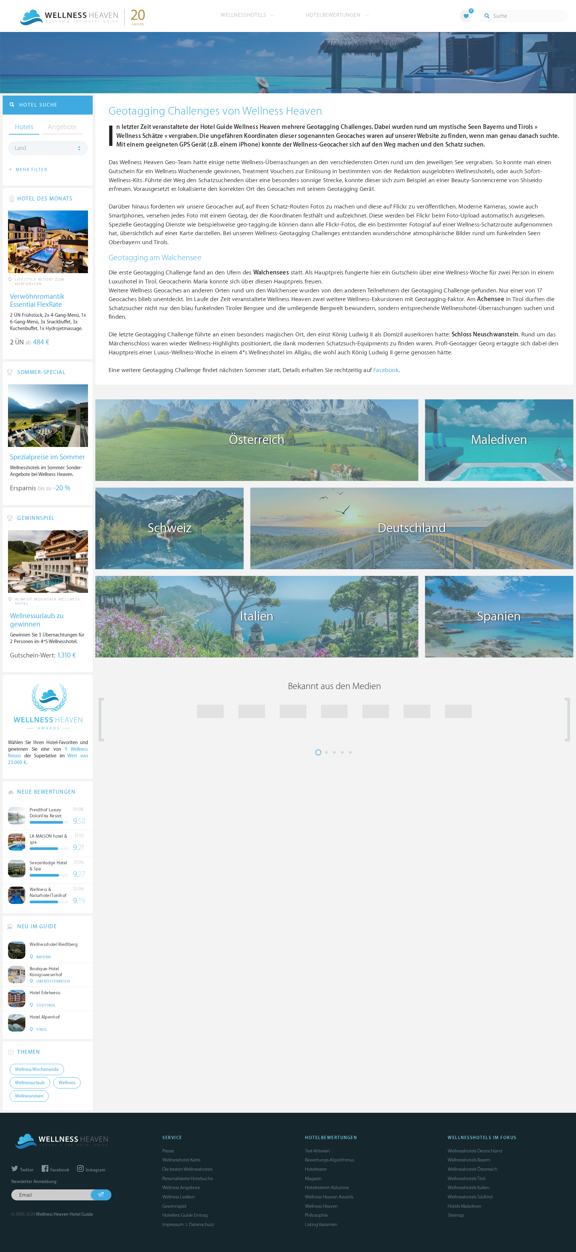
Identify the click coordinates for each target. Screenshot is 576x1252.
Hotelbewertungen (334, 15)
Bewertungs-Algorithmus (329, 1160)
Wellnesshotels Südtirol (470, 1197)
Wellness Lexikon (178, 1197)
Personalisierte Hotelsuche (187, 1178)
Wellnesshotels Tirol (466, 1178)
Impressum (173, 1224)
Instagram (95, 1170)
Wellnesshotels (244, 15)
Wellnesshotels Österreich (472, 1169)
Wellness (67, 1082)
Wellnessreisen (29, 1096)
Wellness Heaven (321, 1206)
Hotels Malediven (464, 1206)
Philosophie (316, 1215)
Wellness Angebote (181, 1187)
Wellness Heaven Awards (329, 1197)
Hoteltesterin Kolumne (327, 1187)
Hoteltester (316, 1169)
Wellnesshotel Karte (181, 1160)
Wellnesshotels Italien (468, 1187)
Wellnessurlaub (30, 1082)
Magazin (313, 1178)
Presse (168, 1151)
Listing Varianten (321, 1224)
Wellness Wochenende (37, 1069)
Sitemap (456, 1215)
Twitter (26, 1170)
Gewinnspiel (174, 1206)
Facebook (386, 370)
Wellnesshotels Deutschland (475, 1151)
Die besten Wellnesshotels (187, 1169)
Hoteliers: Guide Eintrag (185, 1215)
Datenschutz (201, 1224)
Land (20, 148)
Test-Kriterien (317, 1151)
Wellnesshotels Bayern (469, 1160)
